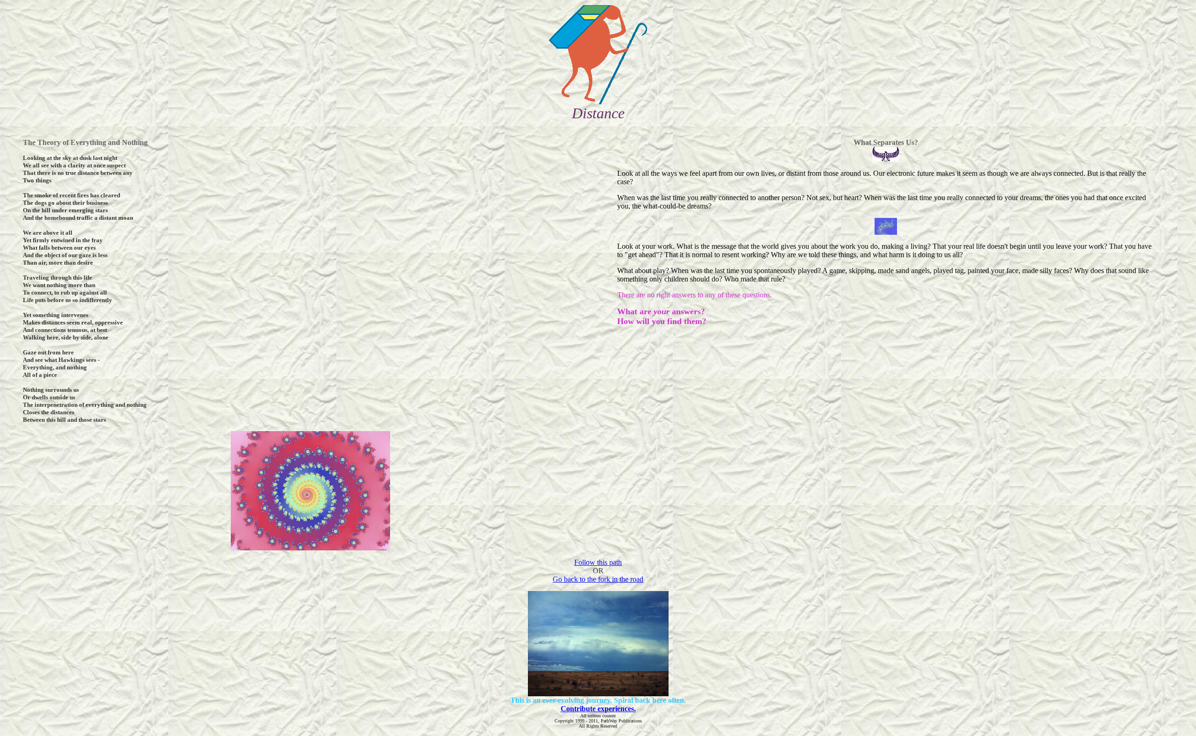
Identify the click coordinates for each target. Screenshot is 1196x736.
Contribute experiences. (598, 709)
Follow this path (598, 562)
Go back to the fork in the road (598, 579)
